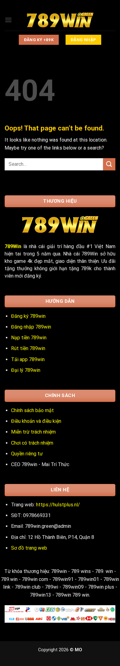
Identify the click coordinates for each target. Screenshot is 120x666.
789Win (13, 246)
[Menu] (8, 19)
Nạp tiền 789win (28, 338)
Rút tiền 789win (28, 348)
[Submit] (109, 164)
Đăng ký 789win (28, 316)
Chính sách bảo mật (32, 410)
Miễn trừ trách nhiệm (33, 432)
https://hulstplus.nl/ (58, 505)
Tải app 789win (28, 359)
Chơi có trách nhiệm (32, 443)
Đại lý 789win (25, 370)
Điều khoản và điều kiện (36, 421)
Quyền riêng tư (27, 454)
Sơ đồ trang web (29, 548)
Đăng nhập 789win (31, 327)
